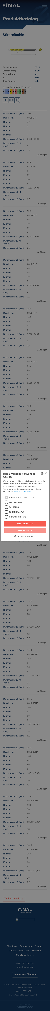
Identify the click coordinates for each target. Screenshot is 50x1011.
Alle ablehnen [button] (25, 530)
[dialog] (25, 505)
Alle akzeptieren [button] (25, 524)
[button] (25, 536)
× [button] (46, 473)
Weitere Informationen (22, 491)
